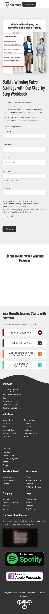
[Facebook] (19, 602)
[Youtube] (24, 607)
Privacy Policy (14, 212)
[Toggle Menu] (40, 4)
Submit (9, 229)
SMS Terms (27, 212)
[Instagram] (24, 602)
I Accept (10, 216)
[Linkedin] (29, 602)
